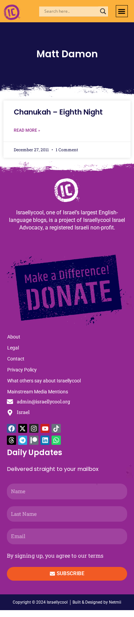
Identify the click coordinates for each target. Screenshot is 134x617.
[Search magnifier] (103, 11)
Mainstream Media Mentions (37, 391)
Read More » (27, 130)
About (13, 337)
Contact (15, 358)
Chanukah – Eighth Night (58, 112)
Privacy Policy (22, 369)
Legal (13, 348)
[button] (122, 11)
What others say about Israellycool (44, 380)
